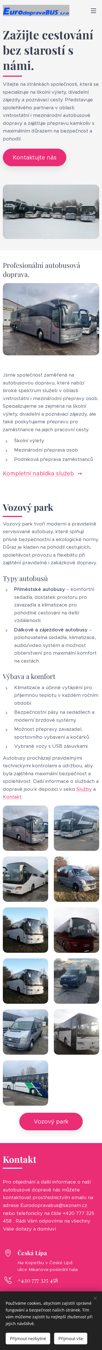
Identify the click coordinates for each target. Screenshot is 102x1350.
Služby (84, 789)
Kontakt (12, 797)
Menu (93, 10)
